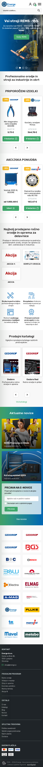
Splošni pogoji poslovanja (11, 731)
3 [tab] (23, 67)
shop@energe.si (10, 665)
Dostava (5, 737)
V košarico (9, 139)
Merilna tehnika (7, 689)
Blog (3, 710)
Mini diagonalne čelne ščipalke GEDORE (11, 124)
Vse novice (21, 519)
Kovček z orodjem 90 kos (32, 124)
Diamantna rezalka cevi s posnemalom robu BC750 (32, 193)
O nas (4, 705)
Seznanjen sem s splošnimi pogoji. (19, 503)
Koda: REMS (21, 37)
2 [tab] (20, 67)
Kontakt (4, 715)
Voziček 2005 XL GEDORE (11, 191)
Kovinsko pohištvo (8, 686)
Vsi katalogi (21, 402)
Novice (4, 713)
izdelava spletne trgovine (16, 765)
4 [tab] (26, 67)
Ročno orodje (6, 678)
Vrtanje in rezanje (8, 681)
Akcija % (5, 692)
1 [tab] (16, 67)
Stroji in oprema (7, 683)
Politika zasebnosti (8, 728)
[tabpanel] (21, 43)
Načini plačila (6, 734)
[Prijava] (30, 4)
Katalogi (5, 707)
